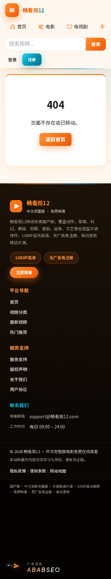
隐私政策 (18, 471)
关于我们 (18, 379)
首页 (22, 26)
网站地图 (58, 471)
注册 (32, 59)
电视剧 (81, 26)
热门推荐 (18, 332)
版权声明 (18, 369)
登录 (12, 59)
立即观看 (24, 272)
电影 (50, 26)
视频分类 (18, 312)
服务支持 (18, 359)
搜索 (95, 44)
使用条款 (38, 471)
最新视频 (18, 322)
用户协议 (18, 389)
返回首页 (55, 139)
